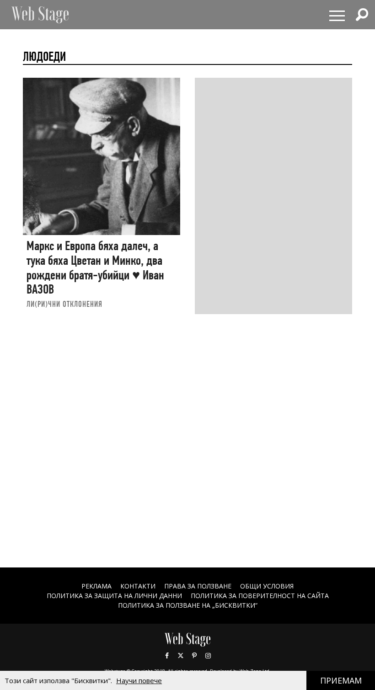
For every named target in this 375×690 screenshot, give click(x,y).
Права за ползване (197, 586)
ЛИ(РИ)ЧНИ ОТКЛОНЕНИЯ (64, 304)
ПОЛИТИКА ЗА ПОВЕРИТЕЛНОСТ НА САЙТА (260, 595)
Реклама (96, 586)
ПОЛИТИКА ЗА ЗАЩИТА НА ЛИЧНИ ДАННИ (114, 595)
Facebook (167, 656)
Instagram (208, 656)
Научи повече (139, 680)
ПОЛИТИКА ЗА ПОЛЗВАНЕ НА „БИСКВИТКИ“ (187, 605)
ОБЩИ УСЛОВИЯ (267, 586)
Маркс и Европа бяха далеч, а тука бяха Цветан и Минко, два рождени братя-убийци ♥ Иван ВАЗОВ (95, 267)
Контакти (137, 586)
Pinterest (194, 656)
